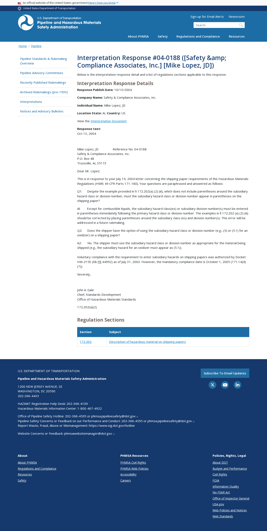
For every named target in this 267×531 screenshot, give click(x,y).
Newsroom (237, 16)
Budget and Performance (230, 469)
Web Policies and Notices (230, 510)
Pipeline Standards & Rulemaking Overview (43, 61)
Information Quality (226, 486)
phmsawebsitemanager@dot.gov (88, 433)
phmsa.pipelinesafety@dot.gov (113, 416)
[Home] (59, 23)
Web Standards (223, 516)
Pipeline (36, 46)
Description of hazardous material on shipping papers (147, 342)
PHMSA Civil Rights (133, 462)
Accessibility (128, 474)
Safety (163, 36)
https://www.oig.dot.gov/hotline (112, 425)
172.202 (86, 342)
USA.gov (218, 504)
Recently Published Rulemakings (43, 82)
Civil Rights (220, 474)
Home (23, 46)
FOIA (216, 480)
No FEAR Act (221, 492)
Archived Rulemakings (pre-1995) (44, 92)
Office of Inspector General (231, 498)
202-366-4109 (77, 403)
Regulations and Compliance (198, 36)
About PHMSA (138, 36)
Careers (125, 480)
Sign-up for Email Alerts (207, 16)
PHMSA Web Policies (134, 469)
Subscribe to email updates (225, 373)
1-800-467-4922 (89, 408)
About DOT (220, 462)
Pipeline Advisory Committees (41, 73)
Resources (237, 36)
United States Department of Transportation (49, 8)
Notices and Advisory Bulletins (41, 111)
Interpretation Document (109, 121)
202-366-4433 (28, 396)
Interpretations (31, 101)
